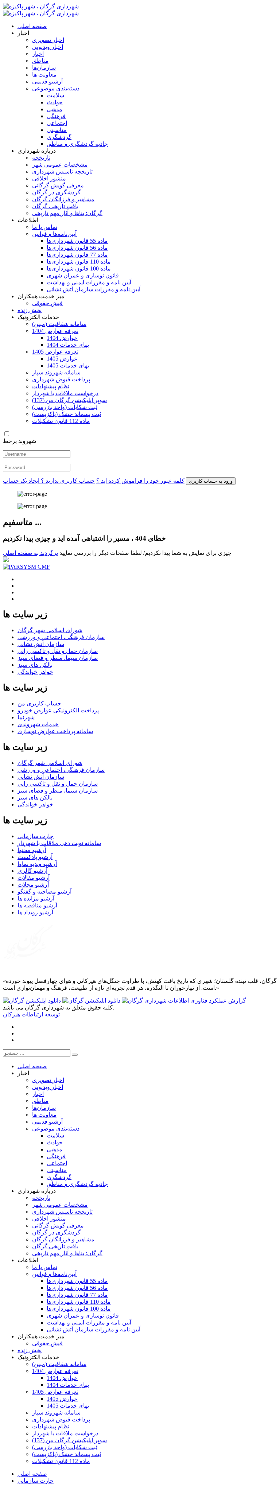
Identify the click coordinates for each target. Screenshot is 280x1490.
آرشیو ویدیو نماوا (37, 864)
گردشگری (59, 137)
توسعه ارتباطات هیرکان (31, 1014)
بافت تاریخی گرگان (55, 206)
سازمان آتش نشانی (41, 644)
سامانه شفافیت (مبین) (59, 324)
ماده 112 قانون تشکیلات (61, 421)
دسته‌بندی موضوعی (55, 88)
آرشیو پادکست (35, 857)
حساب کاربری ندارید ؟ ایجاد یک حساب (49, 481)
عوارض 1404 (62, 338)
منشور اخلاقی (49, 178)
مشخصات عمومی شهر (60, 165)
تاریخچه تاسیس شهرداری (62, 171)
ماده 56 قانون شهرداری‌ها (77, 248)
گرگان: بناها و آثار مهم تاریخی (67, 213)
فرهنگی (56, 116)
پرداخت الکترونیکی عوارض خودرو (58, 710)
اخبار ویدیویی (47, 47)
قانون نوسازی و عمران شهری (83, 275)
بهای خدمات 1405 (68, 365)
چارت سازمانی (36, 836)
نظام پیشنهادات (50, 386)
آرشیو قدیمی (47, 81)
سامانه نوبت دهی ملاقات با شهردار (59, 843)
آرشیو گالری (32, 871)
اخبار (38, 54)
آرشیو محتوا (32, 850)
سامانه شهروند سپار (56, 372)
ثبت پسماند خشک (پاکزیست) (66, 414)
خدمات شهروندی (38, 724)
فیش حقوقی (47, 303)
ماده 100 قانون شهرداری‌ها (79, 268)
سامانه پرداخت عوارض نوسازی (55, 731)
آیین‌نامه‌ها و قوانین (54, 234)
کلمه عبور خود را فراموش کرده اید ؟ (140, 481)
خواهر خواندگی (35, 672)
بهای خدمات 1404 (68, 345)
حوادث (55, 102)
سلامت (55, 95)
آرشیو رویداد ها (35, 912)
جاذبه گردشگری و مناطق (77, 144)
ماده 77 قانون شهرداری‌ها (77, 255)
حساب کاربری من (39, 703)
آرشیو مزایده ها (36, 898)
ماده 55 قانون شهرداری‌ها (77, 241)
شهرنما (26, 717)
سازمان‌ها (44, 68)
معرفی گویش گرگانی (58, 185)
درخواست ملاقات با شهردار (65, 393)
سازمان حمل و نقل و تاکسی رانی (58, 651)
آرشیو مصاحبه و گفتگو (44, 891)
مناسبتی (57, 130)
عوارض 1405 (62, 358)
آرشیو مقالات (34, 878)
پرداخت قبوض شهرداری (61, 379)
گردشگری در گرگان (56, 192)
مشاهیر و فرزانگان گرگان (63, 199)
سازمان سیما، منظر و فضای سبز (58, 658)
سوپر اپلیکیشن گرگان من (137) (69, 400)
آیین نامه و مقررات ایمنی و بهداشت (89, 282)
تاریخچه (41, 158)
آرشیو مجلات (33, 885)
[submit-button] (75, 1055)
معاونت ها (44, 74)
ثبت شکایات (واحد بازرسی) (64, 407)
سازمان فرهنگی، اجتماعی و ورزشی (61, 637)
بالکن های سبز (35, 665)
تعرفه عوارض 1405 (55, 352)
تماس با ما (44, 227)
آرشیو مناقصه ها (37, 905)
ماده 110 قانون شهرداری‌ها (79, 261)
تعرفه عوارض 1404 (55, 331)
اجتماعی (57, 123)
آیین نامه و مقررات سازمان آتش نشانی (93, 289)
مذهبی (54, 109)
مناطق (40, 61)
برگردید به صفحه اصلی (30, 553)
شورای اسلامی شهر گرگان (50, 630)
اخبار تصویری (48, 40)
